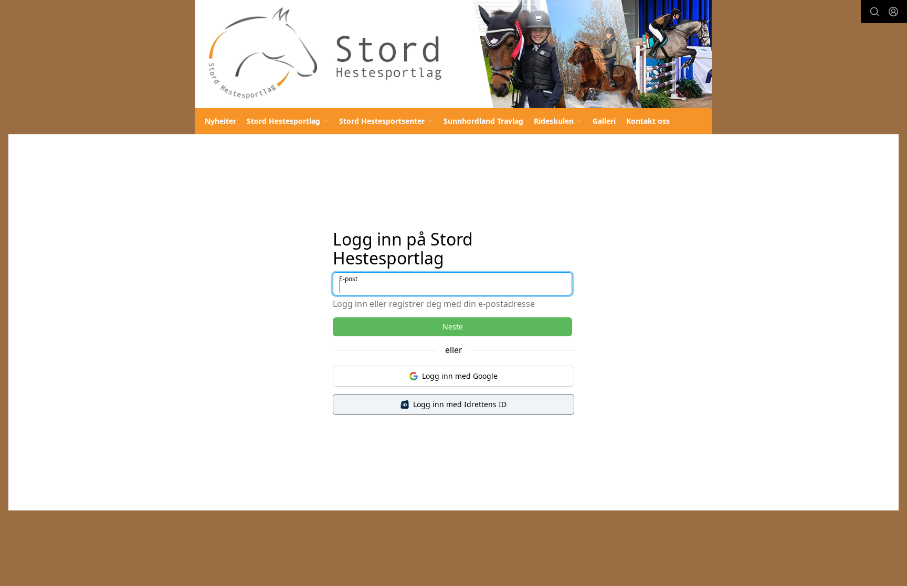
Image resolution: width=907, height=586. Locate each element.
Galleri (604, 121)
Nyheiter (220, 121)
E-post (348, 278)
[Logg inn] (893, 11)
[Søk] (874, 11)
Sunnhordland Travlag (483, 121)
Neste (452, 327)
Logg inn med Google (460, 376)
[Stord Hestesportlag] (453, 54)
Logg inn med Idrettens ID (460, 404)
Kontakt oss (648, 121)
